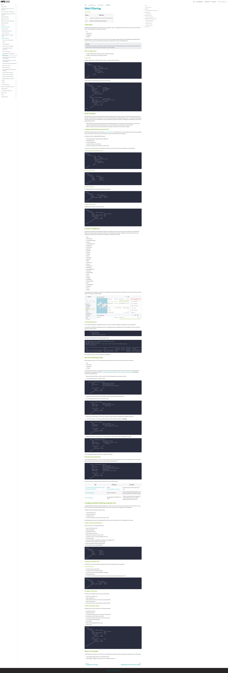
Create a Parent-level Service (149, 20)
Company (213, 1)
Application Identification (108, 132)
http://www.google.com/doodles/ (113, 489)
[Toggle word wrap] (138, 341)
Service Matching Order (148, 15)
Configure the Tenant (148, 23)
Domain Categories (147, 12)
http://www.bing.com (89, 497)
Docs (194, 1)
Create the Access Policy (149, 25)
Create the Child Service (149, 21)
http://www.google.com (89, 492)
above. (114, 658)
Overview (145, 5)
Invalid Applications (148, 13)
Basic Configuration (148, 7)
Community (206, 1)
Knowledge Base (199, 1)
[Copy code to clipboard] (140, 64)
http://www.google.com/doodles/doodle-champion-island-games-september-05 (116, 372)
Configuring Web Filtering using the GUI (150, 18)
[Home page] (86, 5)
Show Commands (147, 26)
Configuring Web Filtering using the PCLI (151, 10)
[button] (8, 5)
